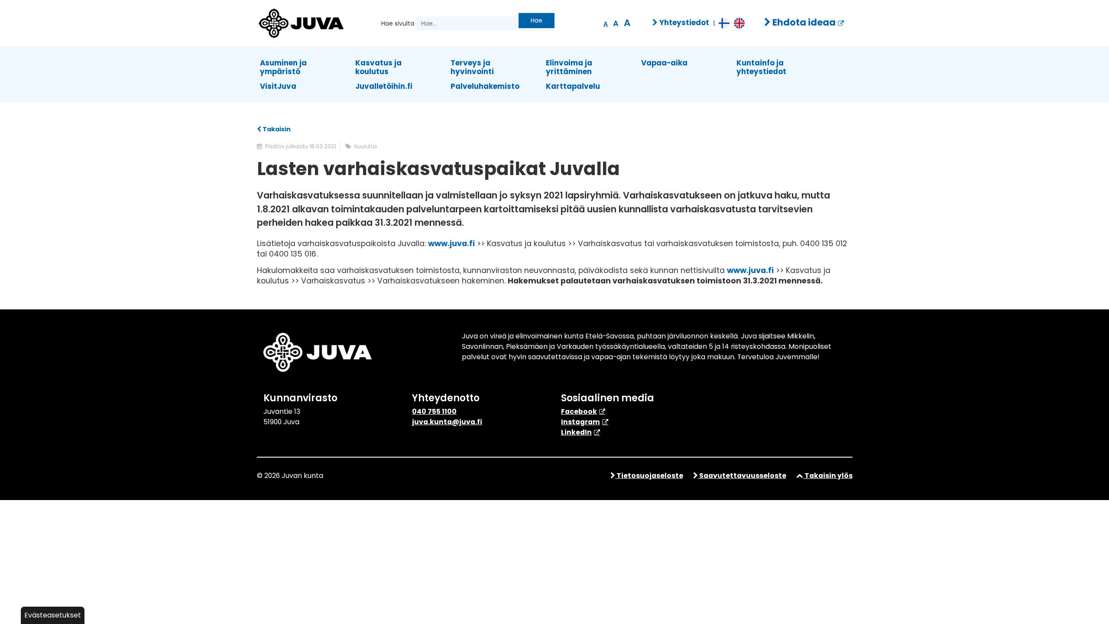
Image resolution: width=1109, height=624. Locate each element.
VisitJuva (278, 86)
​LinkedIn (576, 432)
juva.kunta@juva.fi (447, 422)
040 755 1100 (434, 411)
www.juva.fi (451, 243)
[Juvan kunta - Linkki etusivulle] (300, 22)
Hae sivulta (397, 23)
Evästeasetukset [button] (52, 615)
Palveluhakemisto (485, 86)
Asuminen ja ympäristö (283, 67)
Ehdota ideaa (803, 22)
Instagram (580, 422)
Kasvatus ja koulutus (378, 67)
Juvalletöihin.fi (383, 86)
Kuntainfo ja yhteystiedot (761, 67)
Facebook (579, 411)
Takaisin (276, 129)
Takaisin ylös (828, 476)
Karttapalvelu (573, 86)
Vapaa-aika (664, 63)
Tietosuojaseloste (649, 476)
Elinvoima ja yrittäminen (569, 67)
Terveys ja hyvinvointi (472, 67)
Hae (536, 20)
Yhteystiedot (683, 22)
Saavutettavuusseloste (742, 476)
